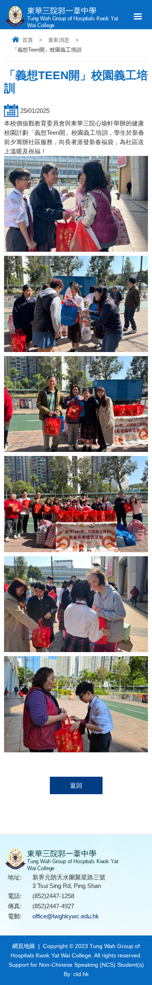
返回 (76, 785)
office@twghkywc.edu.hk (65, 916)
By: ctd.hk (76, 974)
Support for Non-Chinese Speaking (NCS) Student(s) (76, 964)
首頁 (27, 40)
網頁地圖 (23, 946)
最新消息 (58, 40)
